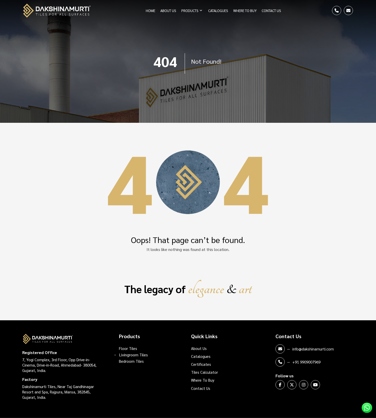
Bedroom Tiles (131, 361)
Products (189, 10)
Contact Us (271, 10)
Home (150, 10)
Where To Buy (245, 10)
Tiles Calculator (204, 372)
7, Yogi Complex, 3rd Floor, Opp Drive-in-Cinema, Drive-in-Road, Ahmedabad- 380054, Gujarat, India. (59, 365)
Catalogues (218, 10)
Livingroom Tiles (133, 354)
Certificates (201, 364)
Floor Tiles (128, 348)
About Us (168, 10)
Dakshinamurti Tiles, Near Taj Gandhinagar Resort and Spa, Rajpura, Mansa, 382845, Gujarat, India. (58, 392)
